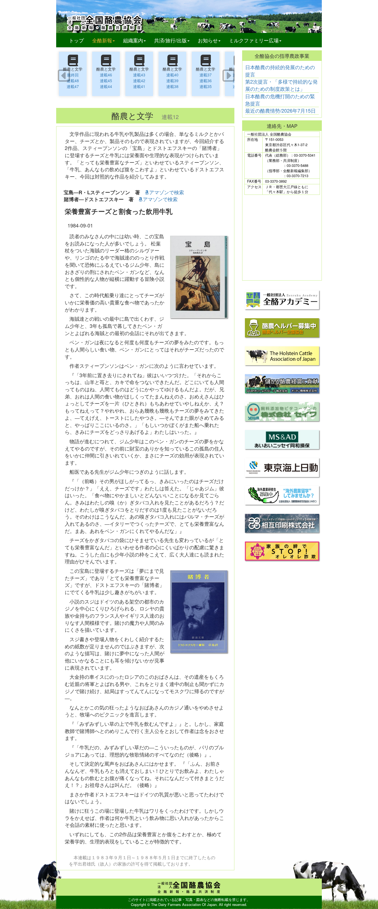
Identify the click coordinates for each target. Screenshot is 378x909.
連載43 (139, 74)
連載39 (172, 80)
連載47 (73, 86)
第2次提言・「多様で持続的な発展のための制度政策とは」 (281, 85)
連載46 (106, 74)
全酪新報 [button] (105, 40)
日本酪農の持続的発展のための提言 (280, 70)
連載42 (139, 80)
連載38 (172, 86)
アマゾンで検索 (166, 192)
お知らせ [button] (208, 40)
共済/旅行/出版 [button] (170, 40)
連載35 (206, 86)
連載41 (139, 86)
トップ (76, 40)
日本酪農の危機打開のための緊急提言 (280, 99)
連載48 (73, 80)
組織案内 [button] (133, 40)
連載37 (206, 74)
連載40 (172, 74)
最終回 (73, 74)
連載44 (106, 86)
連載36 (206, 80)
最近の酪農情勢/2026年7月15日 (280, 110)
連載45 (106, 80)
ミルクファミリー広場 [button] (254, 40)
